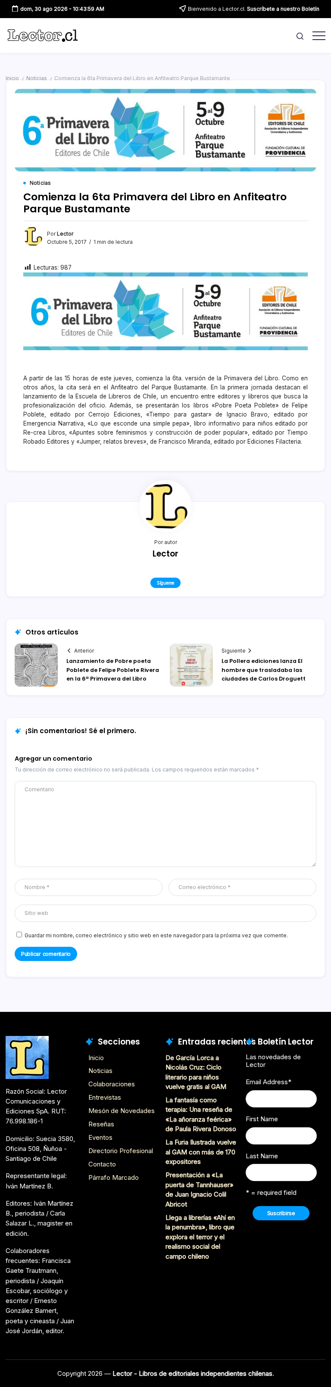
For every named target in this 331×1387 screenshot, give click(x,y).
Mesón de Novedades (121, 1111)
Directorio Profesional (120, 1151)
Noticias (36, 78)
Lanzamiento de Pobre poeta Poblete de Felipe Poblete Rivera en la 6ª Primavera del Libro (112, 669)
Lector (65, 234)
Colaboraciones (111, 1084)
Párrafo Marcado (113, 1177)
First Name (262, 1119)
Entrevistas (104, 1097)
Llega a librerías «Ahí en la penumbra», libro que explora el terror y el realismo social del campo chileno (200, 1236)
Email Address (268, 1082)
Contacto (102, 1164)
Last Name (262, 1156)
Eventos (100, 1137)
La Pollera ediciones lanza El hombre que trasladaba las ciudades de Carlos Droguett (264, 669)
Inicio (12, 78)
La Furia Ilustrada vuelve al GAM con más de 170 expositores (201, 1152)
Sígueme (165, 582)
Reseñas (101, 1124)
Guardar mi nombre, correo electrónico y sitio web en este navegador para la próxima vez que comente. (156, 936)
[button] (300, 35)
